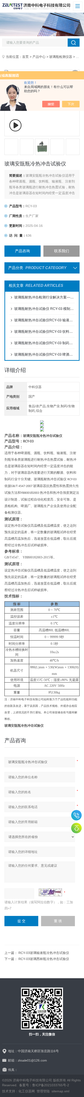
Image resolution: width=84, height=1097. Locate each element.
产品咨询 (22, 251)
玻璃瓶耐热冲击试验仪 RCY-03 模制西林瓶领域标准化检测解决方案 (44, 309)
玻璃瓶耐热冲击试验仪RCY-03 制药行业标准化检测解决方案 (44, 343)
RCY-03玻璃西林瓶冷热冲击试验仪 (43, 959)
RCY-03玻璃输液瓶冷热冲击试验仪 (43, 953)
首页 (25, 57)
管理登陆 (43, 1091)
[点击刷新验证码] (50, 892)
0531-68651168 (76, 815)
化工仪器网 (26, 1091)
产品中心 (39, 57)
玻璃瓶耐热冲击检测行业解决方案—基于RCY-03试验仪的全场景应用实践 (44, 297)
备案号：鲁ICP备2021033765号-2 (44, 1085)
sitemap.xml (60, 1091)
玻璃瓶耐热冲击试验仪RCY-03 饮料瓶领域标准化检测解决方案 (44, 331)
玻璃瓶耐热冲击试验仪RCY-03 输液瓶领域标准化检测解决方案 (44, 320)
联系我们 (61, 251)
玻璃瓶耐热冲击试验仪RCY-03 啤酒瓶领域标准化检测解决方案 (44, 354)
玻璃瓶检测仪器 (60, 57)
